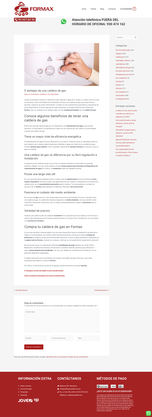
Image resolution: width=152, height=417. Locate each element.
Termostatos (120, 95)
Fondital (118, 81)
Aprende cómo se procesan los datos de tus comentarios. (67, 357)
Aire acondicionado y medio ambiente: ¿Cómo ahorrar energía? (126, 123)
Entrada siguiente (102, 290)
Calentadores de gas (123, 68)
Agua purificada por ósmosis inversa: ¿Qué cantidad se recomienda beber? (126, 143)
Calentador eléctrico (123, 60)
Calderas (43, 94)
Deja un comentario (31, 94)
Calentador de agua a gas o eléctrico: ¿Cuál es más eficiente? (126, 133)
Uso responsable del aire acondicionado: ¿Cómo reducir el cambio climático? (127, 152)
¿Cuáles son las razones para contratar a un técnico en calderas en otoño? (126, 114)
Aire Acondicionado (123, 50)
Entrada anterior (21, 290)
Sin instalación (121, 92)
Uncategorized (121, 99)
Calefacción (120, 57)
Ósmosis (119, 88)
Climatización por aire (124, 74)
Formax (118, 85)
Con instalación (121, 78)
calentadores (120, 64)
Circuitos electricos (123, 71)
